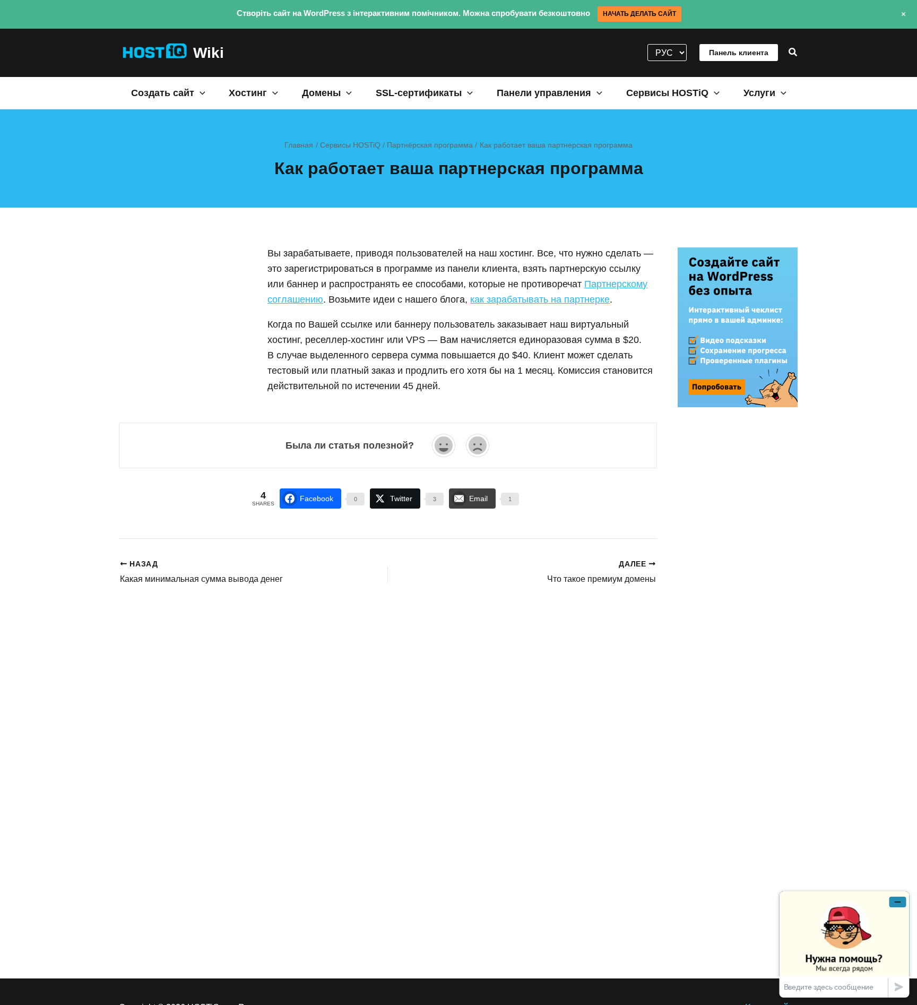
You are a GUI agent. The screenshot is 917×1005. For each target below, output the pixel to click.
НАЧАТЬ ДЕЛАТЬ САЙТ (639, 14)
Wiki (208, 53)
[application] (199, 92)
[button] (793, 52)
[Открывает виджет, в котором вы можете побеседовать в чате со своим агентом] (844, 944)
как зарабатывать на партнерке (540, 299)
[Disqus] (388, 724)
